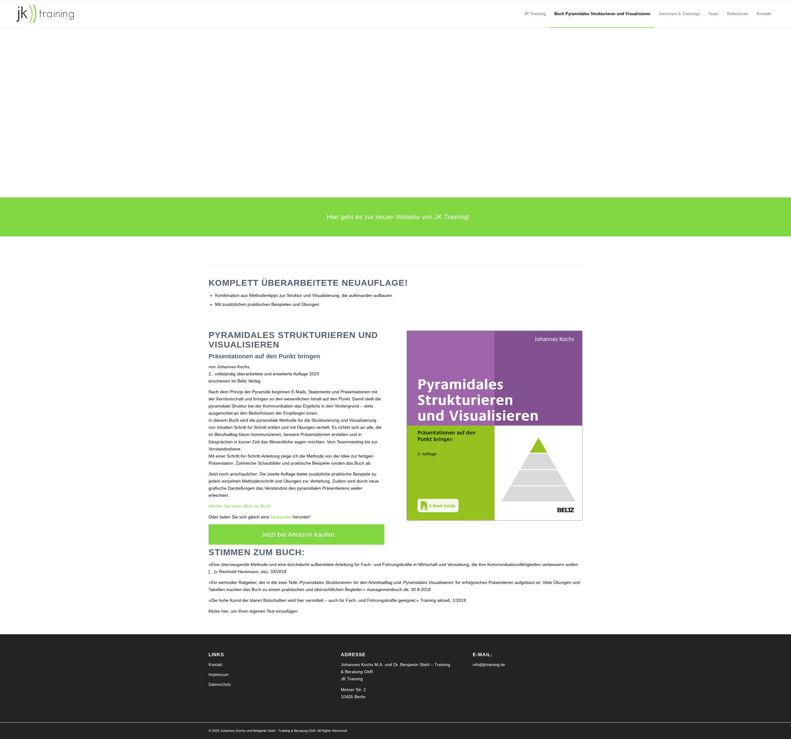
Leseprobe (280, 516)
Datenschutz (220, 684)
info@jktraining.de (489, 664)
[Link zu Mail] (577, 730)
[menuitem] (535, 13)
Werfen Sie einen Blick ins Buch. (240, 506)
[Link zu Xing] (559, 730)
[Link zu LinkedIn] (568, 730)
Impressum (219, 674)
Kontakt (215, 664)
